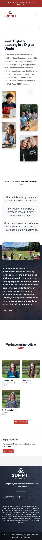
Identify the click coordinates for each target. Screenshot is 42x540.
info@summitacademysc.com (27, 497)
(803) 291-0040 (8, 497)
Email (3, 387)
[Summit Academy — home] (10, 14)
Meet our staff (21, 422)
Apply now (8, 451)
